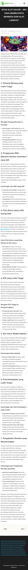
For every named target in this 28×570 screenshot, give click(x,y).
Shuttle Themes (14, 565)
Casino (5, 33)
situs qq (3, 543)
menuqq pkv (4, 541)
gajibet (7, 554)
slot (6, 543)
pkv (9, 543)
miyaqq (2, 554)
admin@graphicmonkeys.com (15, 31)
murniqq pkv (4, 547)
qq (17, 545)
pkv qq (17, 552)
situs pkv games (12, 541)
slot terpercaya (14, 543)
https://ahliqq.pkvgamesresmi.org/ (17, 554)
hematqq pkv (11, 547)
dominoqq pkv (12, 545)
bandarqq (21, 545)
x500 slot (6, 545)
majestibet (22, 552)
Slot (8, 33)
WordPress (14, 567)
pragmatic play (18, 547)
